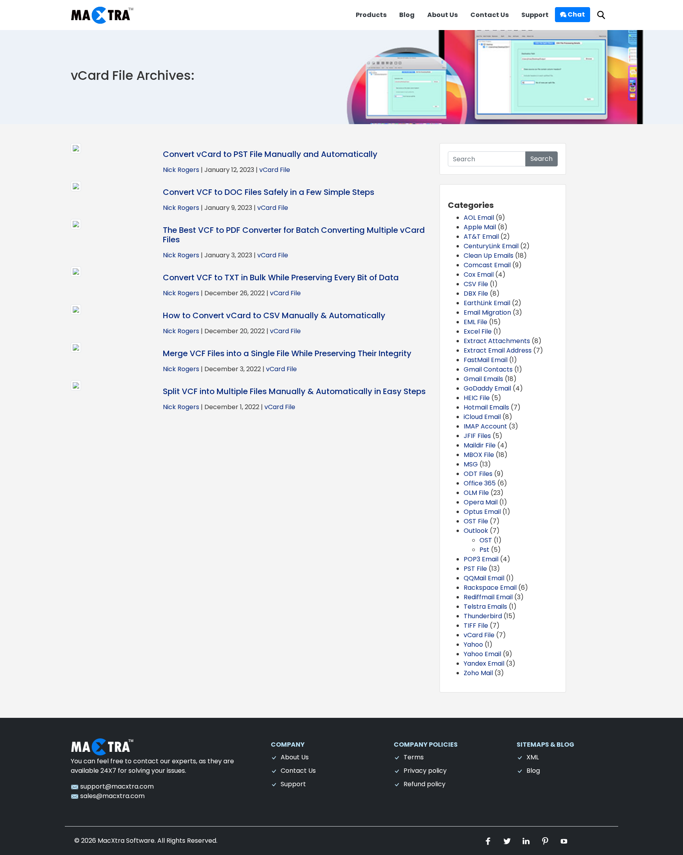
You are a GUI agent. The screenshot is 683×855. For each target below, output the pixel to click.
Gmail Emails (483, 378)
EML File (475, 322)
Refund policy (424, 784)
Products (371, 14)
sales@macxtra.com (112, 795)
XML (532, 757)
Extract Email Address (498, 350)
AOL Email (479, 217)
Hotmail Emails (486, 407)
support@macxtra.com (116, 786)
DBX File (476, 293)
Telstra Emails (485, 606)
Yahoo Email (482, 654)
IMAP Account (485, 426)
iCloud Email (482, 416)
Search (541, 158)
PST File (475, 568)
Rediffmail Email (488, 597)
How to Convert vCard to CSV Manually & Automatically (274, 315)
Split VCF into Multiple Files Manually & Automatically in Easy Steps (294, 391)
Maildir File (480, 445)
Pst (484, 549)
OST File (476, 521)
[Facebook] (489, 840)
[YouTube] (564, 840)
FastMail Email (486, 359)
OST (485, 540)
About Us (442, 14)
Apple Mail (480, 227)
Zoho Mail (478, 673)
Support (535, 14)
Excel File (478, 331)
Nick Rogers (181, 169)
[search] (601, 15)
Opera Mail (481, 502)
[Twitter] (508, 840)
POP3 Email (481, 559)
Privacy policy (425, 770)
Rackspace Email (490, 587)
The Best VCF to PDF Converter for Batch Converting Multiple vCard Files (294, 235)
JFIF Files (477, 435)
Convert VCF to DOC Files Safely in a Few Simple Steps (268, 192)
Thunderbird (483, 616)
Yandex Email (484, 663)
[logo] (102, 746)
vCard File (274, 169)
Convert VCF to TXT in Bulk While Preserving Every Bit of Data (281, 277)
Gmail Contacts (488, 369)
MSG (471, 464)
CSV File (476, 284)
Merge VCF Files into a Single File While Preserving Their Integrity (287, 353)
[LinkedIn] (527, 840)
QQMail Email (484, 578)
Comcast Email (487, 265)
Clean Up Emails (488, 255)
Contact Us (489, 14)
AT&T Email (481, 236)
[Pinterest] (546, 840)
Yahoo (473, 644)
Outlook (476, 530)
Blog (407, 14)
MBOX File (479, 454)
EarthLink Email (487, 303)
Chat (575, 14)
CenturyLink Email (491, 246)
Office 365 (480, 483)
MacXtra (111, 840)
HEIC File (477, 397)
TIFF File (476, 625)
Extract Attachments (497, 340)
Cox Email (479, 274)
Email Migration (487, 312)
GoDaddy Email (487, 388)
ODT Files (478, 473)
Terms (414, 757)
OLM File (476, 492)
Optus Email (482, 511)
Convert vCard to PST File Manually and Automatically (270, 154)
